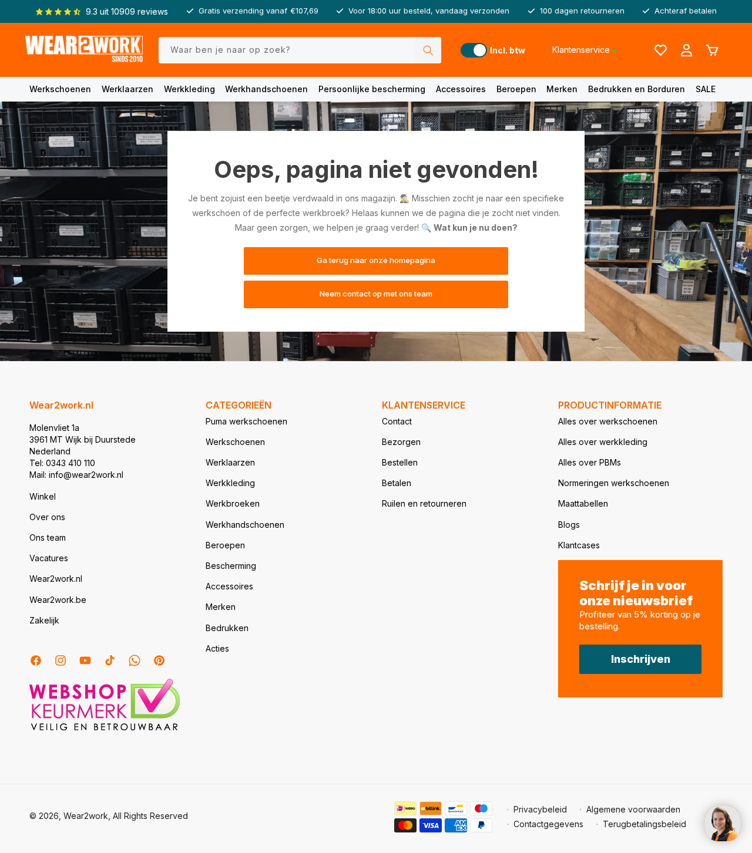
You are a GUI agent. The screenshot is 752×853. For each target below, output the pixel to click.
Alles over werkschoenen (607, 421)
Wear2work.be (57, 600)
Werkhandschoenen (266, 89)
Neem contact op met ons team (376, 294)
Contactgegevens (548, 824)
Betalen (396, 483)
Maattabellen (583, 503)
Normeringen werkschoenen (613, 483)
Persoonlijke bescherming (371, 89)
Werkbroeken (233, 503)
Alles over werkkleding (602, 442)
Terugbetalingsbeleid (644, 824)
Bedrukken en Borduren (636, 89)
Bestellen (400, 462)
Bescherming (231, 566)
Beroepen (516, 89)
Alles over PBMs (589, 462)
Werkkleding (189, 89)
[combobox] (300, 50)
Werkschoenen (60, 89)
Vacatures (48, 558)
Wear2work (85, 816)
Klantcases (579, 545)
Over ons (47, 517)
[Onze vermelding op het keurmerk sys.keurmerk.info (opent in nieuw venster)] (104, 729)
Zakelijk (44, 620)
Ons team (47, 537)
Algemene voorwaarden (633, 809)
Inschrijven (640, 659)
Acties (217, 648)
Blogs (569, 525)
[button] (60, 89)
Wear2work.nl (55, 579)
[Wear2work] (84, 50)
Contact (397, 421)
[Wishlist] (660, 50)
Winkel (42, 496)
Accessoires (461, 89)
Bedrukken (227, 628)
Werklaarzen (127, 89)
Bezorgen (401, 442)
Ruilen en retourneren (424, 503)
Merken (562, 89)
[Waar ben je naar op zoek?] (428, 50)
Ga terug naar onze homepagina (376, 260)
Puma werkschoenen (246, 421)
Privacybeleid (540, 809)
